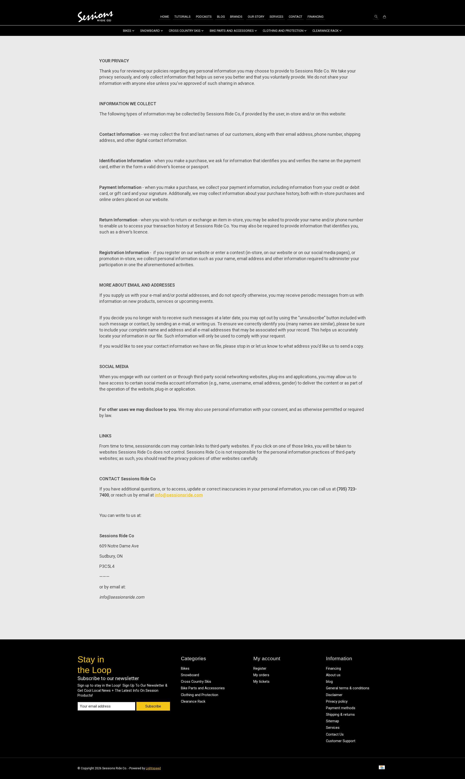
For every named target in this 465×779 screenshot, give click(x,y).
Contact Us (335, 734)
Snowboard (190, 675)
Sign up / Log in (374, 4)
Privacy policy (337, 701)
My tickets (261, 681)
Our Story (256, 16)
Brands (236, 16)
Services (276, 16)
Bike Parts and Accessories (203, 688)
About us (333, 675)
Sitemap (332, 721)
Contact (295, 16)
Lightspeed (153, 768)
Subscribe (153, 706)
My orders (261, 675)
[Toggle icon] (376, 16)
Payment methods (340, 708)
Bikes (185, 668)
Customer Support (340, 741)
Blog (221, 16)
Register (259, 668)
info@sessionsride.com (179, 495)
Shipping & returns (340, 714)
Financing (316, 16)
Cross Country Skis (196, 681)
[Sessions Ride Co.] (95, 17)
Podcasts (204, 16)
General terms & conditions (347, 688)
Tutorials (182, 16)
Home (164, 16)
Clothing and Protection (199, 695)
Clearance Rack (193, 701)
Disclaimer (334, 695)
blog (329, 681)
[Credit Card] (382, 768)
